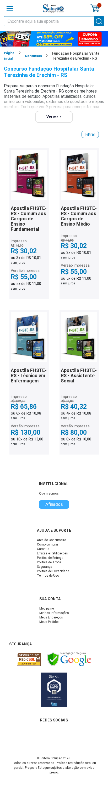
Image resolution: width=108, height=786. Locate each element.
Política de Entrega (50, 557)
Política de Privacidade (53, 571)
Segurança (44, 566)
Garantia (43, 548)
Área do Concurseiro (51, 540)
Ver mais (54, 117)
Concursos (33, 56)
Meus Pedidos (49, 621)
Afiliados (54, 504)
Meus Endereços (51, 617)
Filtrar (90, 134)
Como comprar (47, 544)
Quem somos (49, 493)
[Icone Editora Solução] (53, 8)
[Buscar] (99, 21)
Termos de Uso (48, 575)
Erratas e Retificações (52, 553)
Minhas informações (54, 613)
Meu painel (47, 608)
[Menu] (10, 8)
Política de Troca (49, 562)
